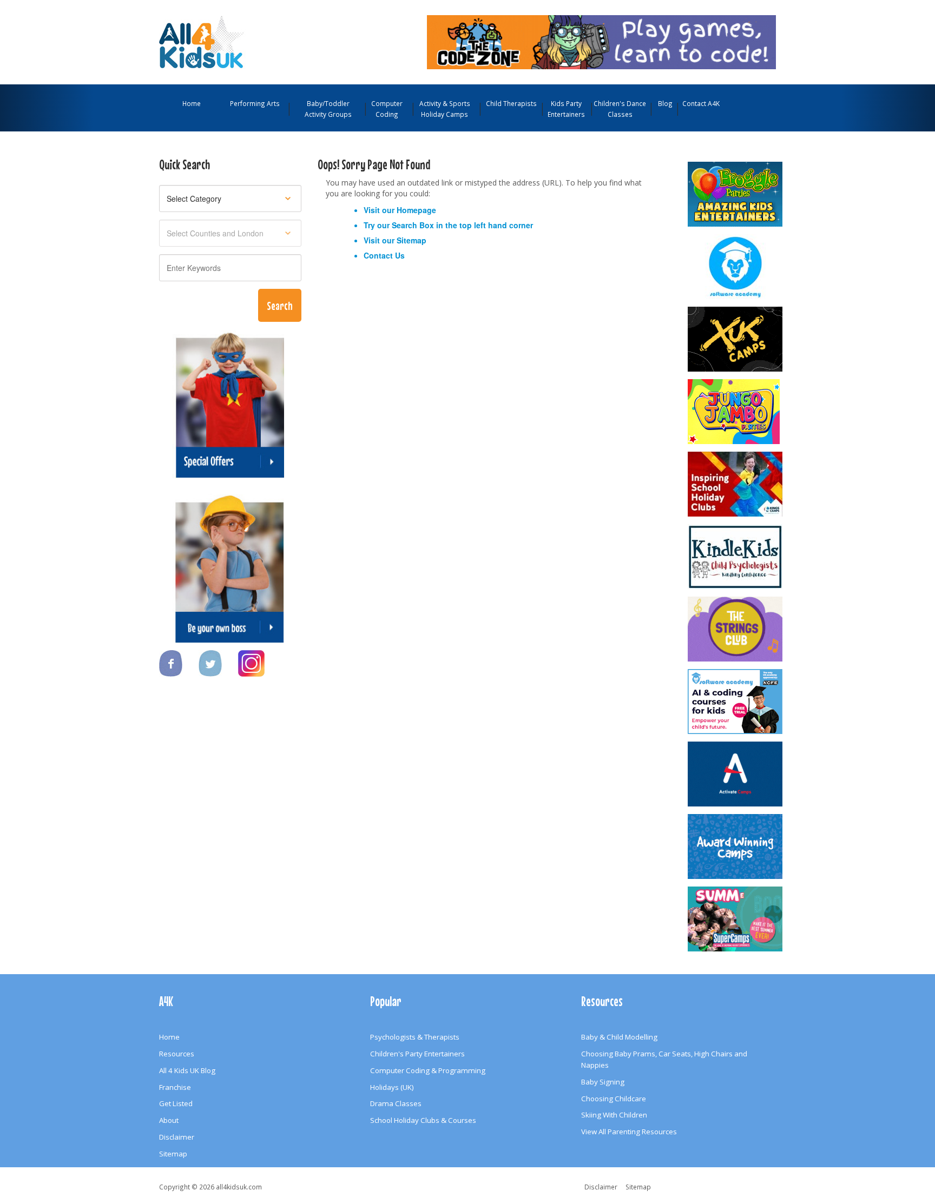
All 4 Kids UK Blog (187, 1070)
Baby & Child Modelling (619, 1037)
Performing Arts (255, 103)
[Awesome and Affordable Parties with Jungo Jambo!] (736, 411)
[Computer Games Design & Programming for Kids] (736, 266)
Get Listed (176, 1103)
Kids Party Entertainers (566, 108)
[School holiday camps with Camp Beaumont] (736, 846)
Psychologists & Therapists (414, 1037)
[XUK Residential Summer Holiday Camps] (736, 339)
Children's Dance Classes (620, 108)
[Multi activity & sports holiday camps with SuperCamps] (736, 919)
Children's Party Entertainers (417, 1054)
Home (191, 103)
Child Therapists (511, 103)
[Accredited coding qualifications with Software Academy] (736, 701)
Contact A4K (701, 103)
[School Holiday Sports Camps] (736, 484)
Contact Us (384, 255)
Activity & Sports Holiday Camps (444, 108)
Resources (176, 1054)
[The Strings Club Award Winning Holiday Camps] (736, 629)
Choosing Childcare (613, 1098)
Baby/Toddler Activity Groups (328, 108)
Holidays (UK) (392, 1087)
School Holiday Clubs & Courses (423, 1120)
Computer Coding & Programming (427, 1070)
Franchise (175, 1087)
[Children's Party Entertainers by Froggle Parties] (736, 194)
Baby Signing (602, 1082)
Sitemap (411, 240)
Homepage (416, 209)
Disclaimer (176, 1137)
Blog (665, 103)
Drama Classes (396, 1103)
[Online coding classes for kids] (601, 41)
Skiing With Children (614, 1115)
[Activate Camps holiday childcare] (736, 774)
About (169, 1120)
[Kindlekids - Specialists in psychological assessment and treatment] (736, 556)
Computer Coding (387, 108)
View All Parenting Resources (629, 1131)
